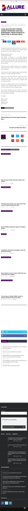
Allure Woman (4, 280)
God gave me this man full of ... (18, 127)
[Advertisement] (14, 318)
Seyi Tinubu (11, 107)
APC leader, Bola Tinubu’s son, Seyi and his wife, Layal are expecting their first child (13, 204)
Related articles (5, 149)
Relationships (4, 234)
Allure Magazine (4, 153)
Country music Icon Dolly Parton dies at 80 (17, 445)
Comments (15, 434)
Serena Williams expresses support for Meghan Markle (13, 227)
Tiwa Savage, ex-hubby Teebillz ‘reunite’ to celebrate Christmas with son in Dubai (12, 296)
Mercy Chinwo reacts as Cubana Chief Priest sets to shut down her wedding (13, 273)
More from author (14, 149)
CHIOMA (10, 440)
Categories (3, 411)
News (9, 153)
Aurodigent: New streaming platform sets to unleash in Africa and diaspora (17, 438)
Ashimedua (12, 276)
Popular (8, 434)
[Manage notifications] (25, 508)
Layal (6, 107)
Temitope (13, 230)
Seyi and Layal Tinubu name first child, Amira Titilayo (13, 180)
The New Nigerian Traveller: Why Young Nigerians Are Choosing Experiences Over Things (17, 460)
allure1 (11, 183)
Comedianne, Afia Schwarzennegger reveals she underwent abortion (13, 250)
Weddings (9, 257)
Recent (3, 434)
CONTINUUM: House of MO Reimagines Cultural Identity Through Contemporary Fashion (17, 453)
